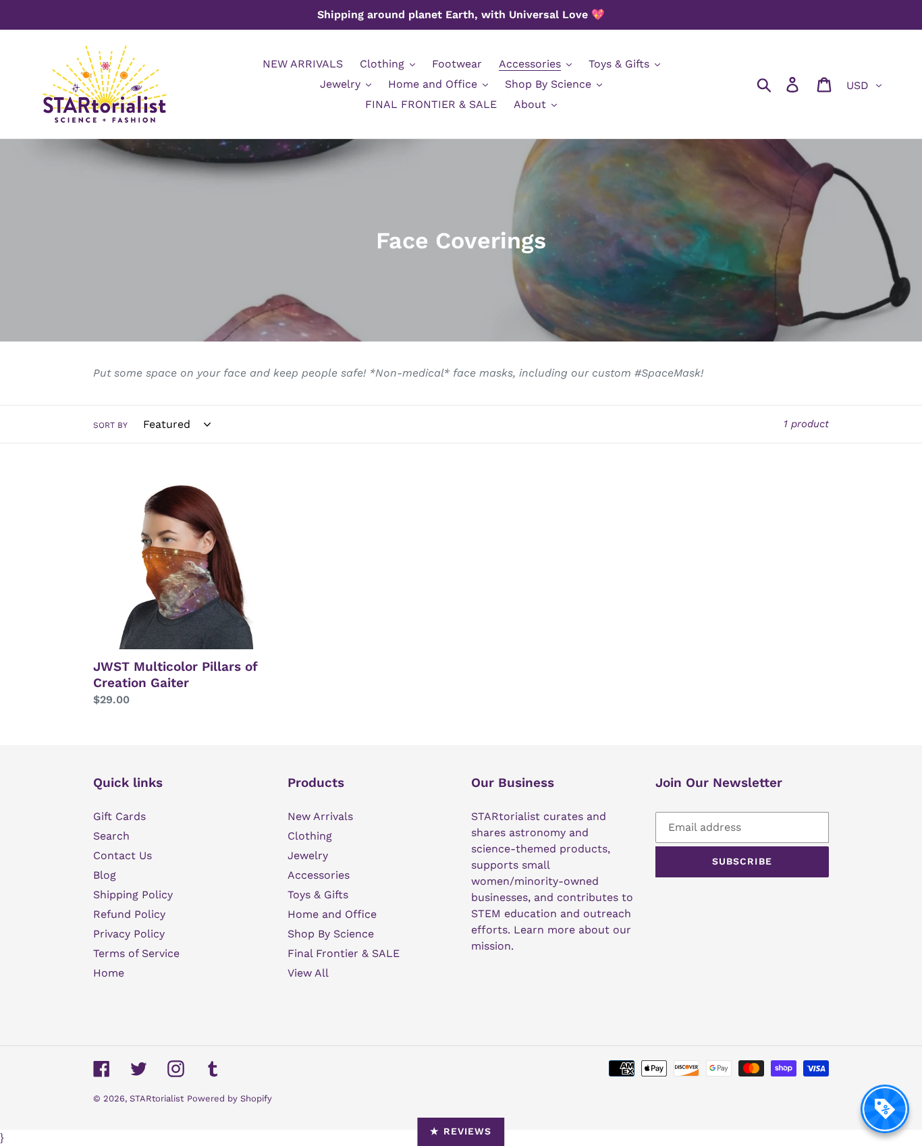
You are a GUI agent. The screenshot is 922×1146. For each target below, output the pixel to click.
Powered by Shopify (229, 1098)
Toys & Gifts (318, 894)
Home (108, 972)
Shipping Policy (133, 894)
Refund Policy (129, 914)
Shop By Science (331, 933)
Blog (104, 875)
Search (111, 835)
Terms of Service (136, 953)
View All (308, 972)
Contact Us (122, 855)
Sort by (110, 425)
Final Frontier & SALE (344, 953)
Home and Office (332, 914)
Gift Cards (119, 816)
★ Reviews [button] (460, 1131)
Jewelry (308, 855)
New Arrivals (320, 816)
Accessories (319, 875)
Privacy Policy (129, 933)
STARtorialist (157, 1098)
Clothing (310, 835)
